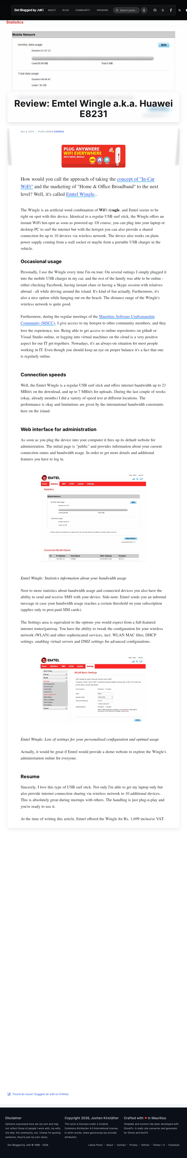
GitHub (145, 1144)
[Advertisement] (93, 873)
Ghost (131, 1132)
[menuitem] (52, 10)
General (59, 131)
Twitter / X (159, 1144)
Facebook (174, 1144)
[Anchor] (65, 261)
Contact (121, 1144)
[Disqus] (93, 948)
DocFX (144, 1132)
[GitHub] (155, 10)
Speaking (102, 10)
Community (82, 10)
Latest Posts (95, 1144)
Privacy (133, 1144)
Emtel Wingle (80, 194)
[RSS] (179, 10)
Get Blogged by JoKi (29, 10)
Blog (65, 10)
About (52, 10)
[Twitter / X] (163, 10)
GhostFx (128, 1128)
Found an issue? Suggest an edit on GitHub (40, 1094)
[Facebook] (171, 10)
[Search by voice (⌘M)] (144, 10)
